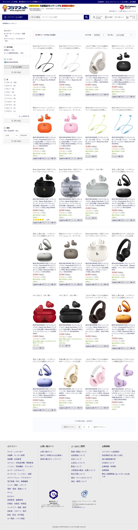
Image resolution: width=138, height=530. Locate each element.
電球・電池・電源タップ (16, 489)
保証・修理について (79, 481)
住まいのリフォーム (112, 2)
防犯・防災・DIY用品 (15, 515)
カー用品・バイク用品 (16, 518)
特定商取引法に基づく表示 (112, 455)
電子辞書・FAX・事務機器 (17, 481)
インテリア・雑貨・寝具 (16, 507)
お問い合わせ (123, 11)
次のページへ (99, 427)
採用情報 (105, 470)
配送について (76, 466)
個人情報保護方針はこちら (78, 507)
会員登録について (78, 455)
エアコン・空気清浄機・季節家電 (20, 463)
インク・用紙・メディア (16, 485)
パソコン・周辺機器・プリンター (20, 466)
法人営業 (125, 2)
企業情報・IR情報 (109, 466)
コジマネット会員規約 (110, 452)
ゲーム (10, 492)
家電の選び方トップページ (50, 459)
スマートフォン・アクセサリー (19, 478)
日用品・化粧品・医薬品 (16, 504)
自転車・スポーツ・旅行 (16, 511)
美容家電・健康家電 (15, 500)
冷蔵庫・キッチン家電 (16, 455)
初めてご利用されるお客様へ (51, 455)
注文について (76, 459)
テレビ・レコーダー (15, 452)
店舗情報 (101, 2)
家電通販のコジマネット (10, 23)
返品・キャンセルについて (81, 478)
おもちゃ (10, 496)
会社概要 (133, 2)
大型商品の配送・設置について (83, 470)
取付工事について (78, 474)
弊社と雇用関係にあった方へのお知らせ (116, 475)
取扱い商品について (79, 452)
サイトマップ (132, 11)
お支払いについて (78, 463)
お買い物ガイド (113, 11)
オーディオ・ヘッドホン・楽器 (19, 474)
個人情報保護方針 (109, 459)
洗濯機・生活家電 (14, 459)
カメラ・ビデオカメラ (16, 470)
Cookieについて (108, 463)
